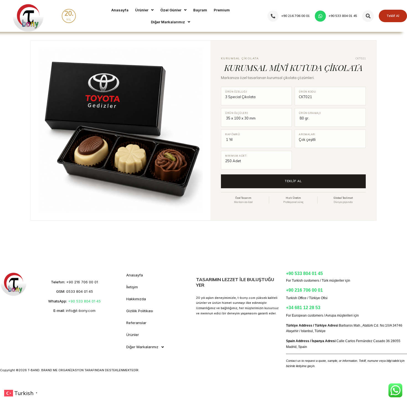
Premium (222, 10)
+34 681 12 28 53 (303, 307)
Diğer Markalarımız (168, 22)
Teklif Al (393, 16)
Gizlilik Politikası (139, 311)
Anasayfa (119, 10)
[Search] (368, 16)
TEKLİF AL (293, 181)
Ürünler (141, 10)
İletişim (132, 287)
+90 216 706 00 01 (82, 282)
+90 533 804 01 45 (84, 301)
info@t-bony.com (81, 310)
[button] (144, 10)
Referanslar (136, 322)
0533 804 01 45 (79, 291)
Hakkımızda (136, 299)
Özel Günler (170, 10)
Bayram (200, 10)
